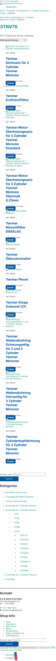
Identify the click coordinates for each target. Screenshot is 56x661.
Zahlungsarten (12, 635)
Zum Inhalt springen (9, 1)
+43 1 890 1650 (9, 608)
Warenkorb (11, 624)
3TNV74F (24, 540)
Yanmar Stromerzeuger (16, 501)
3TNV (16, 531)
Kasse (8, 629)
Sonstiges (10, 579)
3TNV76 (24, 544)
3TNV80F (24, 548)
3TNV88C (24, 570)
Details (10, 83)
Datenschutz (7, 650)
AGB (53, 648)
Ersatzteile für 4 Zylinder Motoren (21, 575)
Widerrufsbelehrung (15, 633)
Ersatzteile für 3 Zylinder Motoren (21, 510)
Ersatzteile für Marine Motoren (20, 497)
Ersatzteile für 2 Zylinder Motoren (21, 505)
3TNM (17, 527)
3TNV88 (23, 566)
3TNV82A (24, 553)
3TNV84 (24, 557)
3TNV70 (24, 535)
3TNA (16, 518)
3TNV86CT (25, 562)
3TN (16, 514)
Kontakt (18, 650)
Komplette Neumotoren (16, 492)
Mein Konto (11, 626)
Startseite (4, 17)
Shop (8, 622)
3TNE (16, 522)
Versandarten (12, 631)
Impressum (44, 648)
